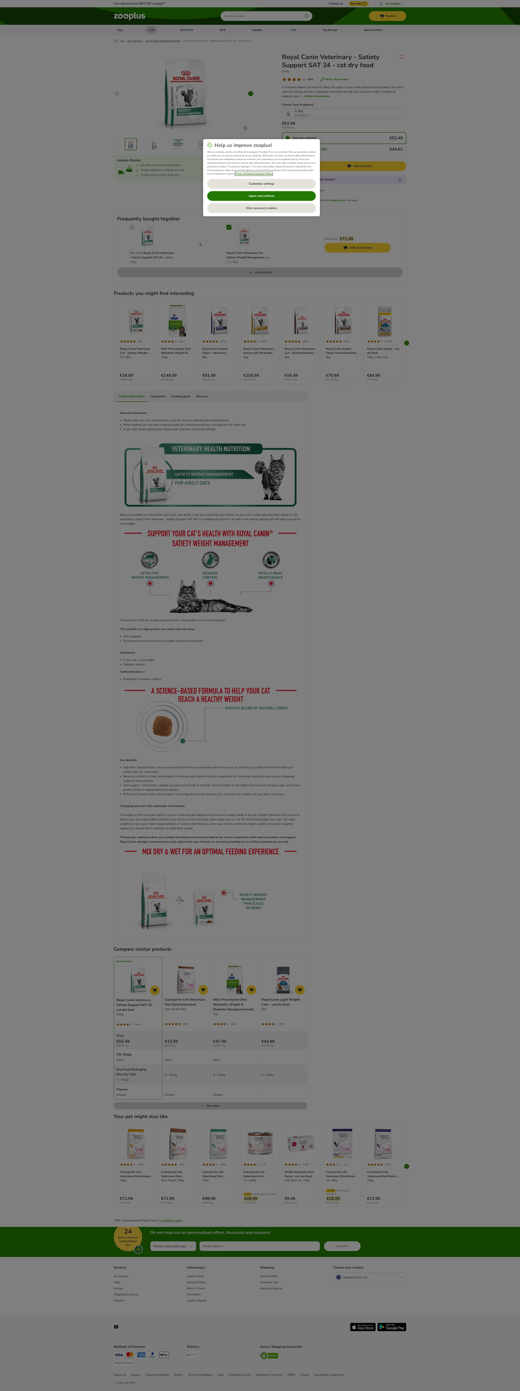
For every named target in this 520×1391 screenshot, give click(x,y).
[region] (261, 177)
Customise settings (261, 184)
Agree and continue (261, 196)
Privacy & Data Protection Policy (253, 173)
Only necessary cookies (261, 208)
